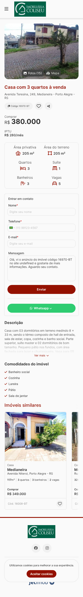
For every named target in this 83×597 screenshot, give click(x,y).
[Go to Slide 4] (37, 455)
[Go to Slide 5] (40, 455)
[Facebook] (35, 548)
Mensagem (16, 253)
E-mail (13, 237)
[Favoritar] (39, 106)
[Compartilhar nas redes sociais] (48, 106)
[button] (41, 51)
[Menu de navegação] (6, 9)
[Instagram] (47, 548)
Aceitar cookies (41, 574)
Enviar (41, 289)
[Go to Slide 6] (43, 455)
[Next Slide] (75, 51)
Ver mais (39, 355)
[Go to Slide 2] (31, 455)
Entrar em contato (20, 198)
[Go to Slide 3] (34, 455)
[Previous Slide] (7, 51)
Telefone (15, 221)
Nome (13, 205)
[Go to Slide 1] (28, 455)
